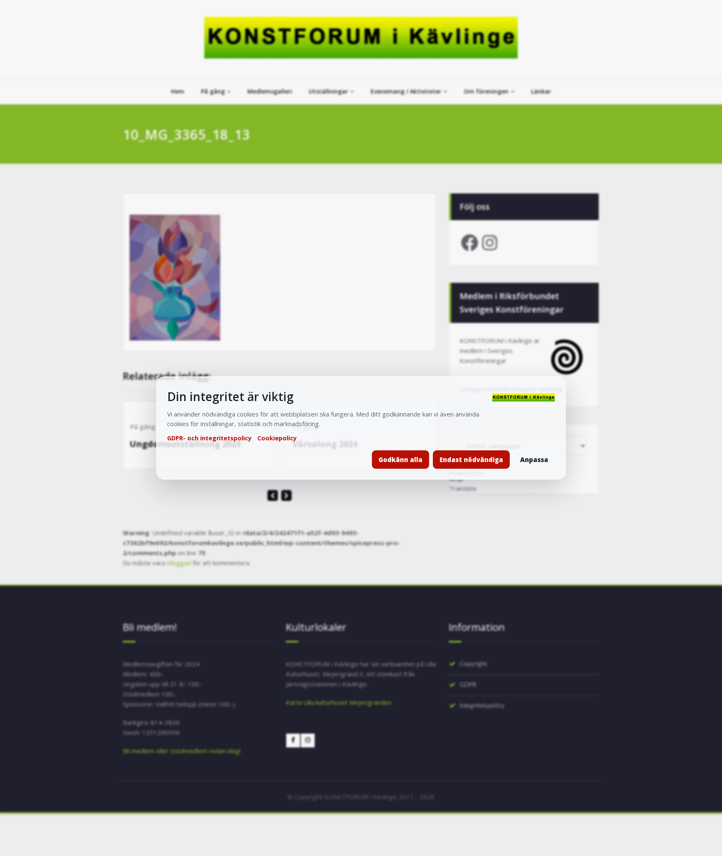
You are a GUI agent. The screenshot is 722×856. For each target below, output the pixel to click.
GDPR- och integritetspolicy (209, 438)
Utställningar (328, 91)
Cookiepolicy (277, 438)
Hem (177, 91)
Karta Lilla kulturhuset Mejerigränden (339, 702)
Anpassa (534, 459)
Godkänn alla (400, 459)
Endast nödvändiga (471, 459)
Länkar (541, 91)
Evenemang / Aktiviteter (406, 91)
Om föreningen (486, 91)
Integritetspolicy (482, 706)
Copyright (473, 664)
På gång (213, 91)
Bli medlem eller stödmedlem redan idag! (182, 751)
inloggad (179, 563)
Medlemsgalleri (269, 91)
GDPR (468, 685)
